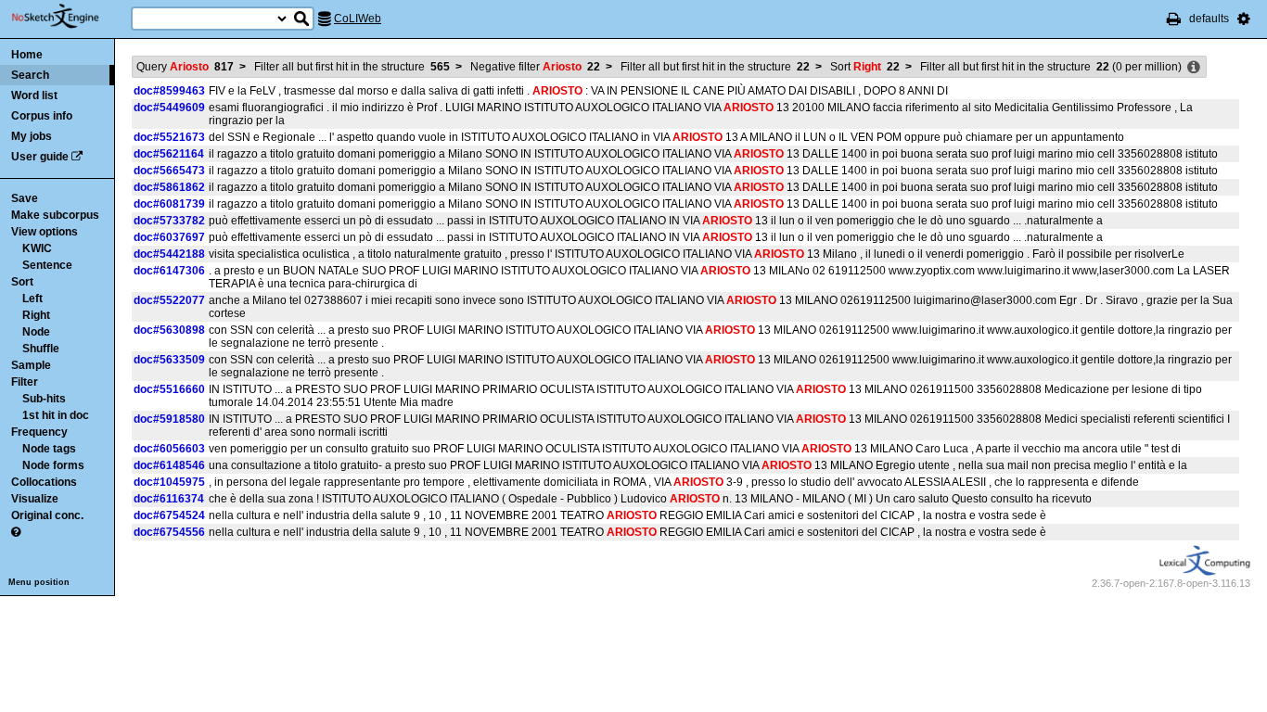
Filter (24, 381)
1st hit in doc (55, 415)
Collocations (44, 482)
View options (44, 231)
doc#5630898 (169, 330)
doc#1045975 (169, 482)
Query (185, 66)
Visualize (34, 498)
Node (36, 331)
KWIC (37, 248)
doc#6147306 (169, 270)
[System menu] (1243, 18)
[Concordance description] (1193, 67)
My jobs (31, 136)
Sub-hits (44, 398)
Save (24, 198)
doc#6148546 (169, 465)
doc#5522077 (169, 300)
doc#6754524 (169, 515)
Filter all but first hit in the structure (352, 66)
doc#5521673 (169, 137)
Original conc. (47, 515)
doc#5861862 (169, 187)
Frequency (39, 432)
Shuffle (40, 348)
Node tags (49, 448)
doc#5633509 (169, 359)
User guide (40, 156)
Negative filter (535, 66)
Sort (22, 281)
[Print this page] (1174, 18)
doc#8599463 (169, 90)
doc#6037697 (169, 237)
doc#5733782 (169, 220)
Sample (31, 365)
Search (30, 75)
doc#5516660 (169, 389)
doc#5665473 (169, 170)
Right (36, 315)
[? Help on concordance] (15, 532)
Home (27, 54)
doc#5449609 (169, 107)
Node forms (53, 465)
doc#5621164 (169, 153)
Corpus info (41, 115)
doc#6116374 (169, 498)
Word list (34, 95)
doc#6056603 (169, 448)
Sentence (47, 265)
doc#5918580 (169, 419)
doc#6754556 (169, 532)
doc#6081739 (169, 203)
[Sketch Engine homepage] (69, 17)
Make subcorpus (55, 215)
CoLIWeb (357, 18)
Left (32, 298)
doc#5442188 (169, 254)
